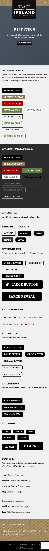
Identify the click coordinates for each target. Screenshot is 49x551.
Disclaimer (22, 544)
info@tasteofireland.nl (16, 534)
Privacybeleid (34, 544)
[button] (3, 3)
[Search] (46, 3)
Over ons (12, 544)
